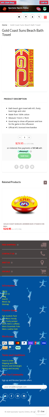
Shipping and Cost (9, 363)
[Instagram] (24, 396)
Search (5, 299)
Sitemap (5, 304)
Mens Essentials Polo (11, 326)
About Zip (6, 301)
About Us (6, 294)
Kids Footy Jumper (10, 321)
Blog (4, 296)
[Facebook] (11, 396)
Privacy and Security (10, 368)
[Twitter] (5, 396)
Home (4, 25)
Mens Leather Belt (10, 329)
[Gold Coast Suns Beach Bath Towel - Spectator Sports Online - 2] (24, 67)
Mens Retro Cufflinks (11, 324)
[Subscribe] (44, 387)
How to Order (8, 360)
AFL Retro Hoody (9, 318)
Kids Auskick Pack (9, 316)
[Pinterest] (17, 396)
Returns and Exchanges (12, 366)
